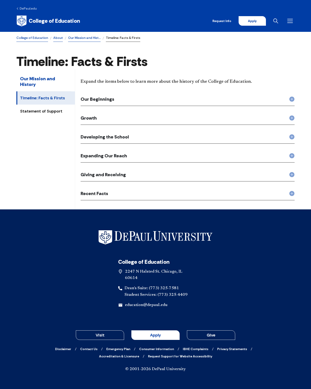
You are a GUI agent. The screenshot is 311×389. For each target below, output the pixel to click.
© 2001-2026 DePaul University (155, 369)
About (58, 38)
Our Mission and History (37, 81)
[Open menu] (291, 21)
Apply (252, 21)
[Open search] (276, 20)
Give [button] (211, 335)
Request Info (221, 21)
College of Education (32, 38)
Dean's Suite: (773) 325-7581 (152, 288)
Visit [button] (100, 335)
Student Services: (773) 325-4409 (156, 295)
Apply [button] (155, 335)
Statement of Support (41, 111)
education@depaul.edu (146, 305)
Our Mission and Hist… (84, 38)
